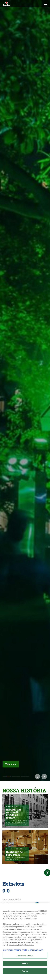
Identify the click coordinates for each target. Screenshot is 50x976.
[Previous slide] (2, 390)
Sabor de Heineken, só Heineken (18, 762)
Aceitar (25, 971)
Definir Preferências (25, 955)
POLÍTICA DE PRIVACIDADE (32, 950)
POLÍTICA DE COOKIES (12, 950)
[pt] (6, 3)
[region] (25, 939)
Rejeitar (25, 963)
